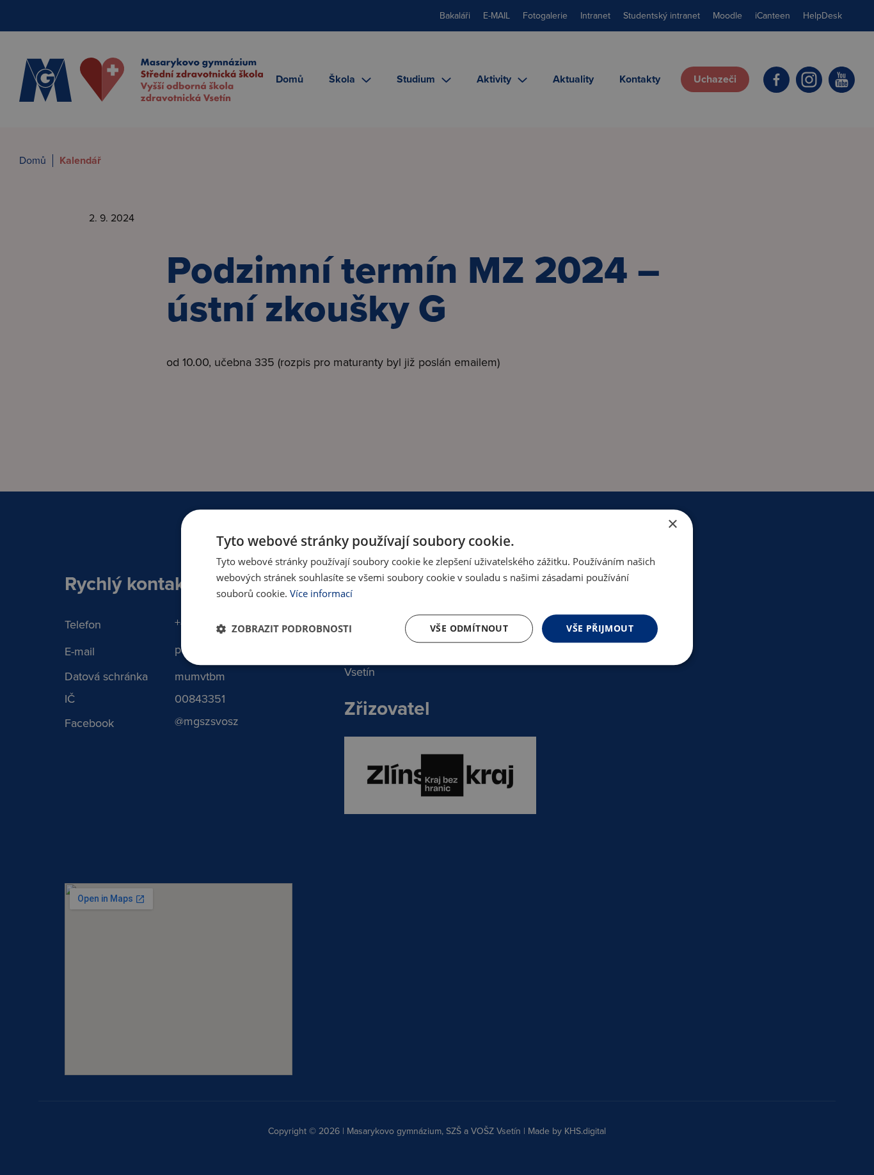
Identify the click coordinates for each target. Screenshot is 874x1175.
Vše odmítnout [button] (469, 628)
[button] (284, 628)
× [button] (672, 524)
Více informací (321, 593)
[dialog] (437, 587)
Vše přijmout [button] (599, 628)
